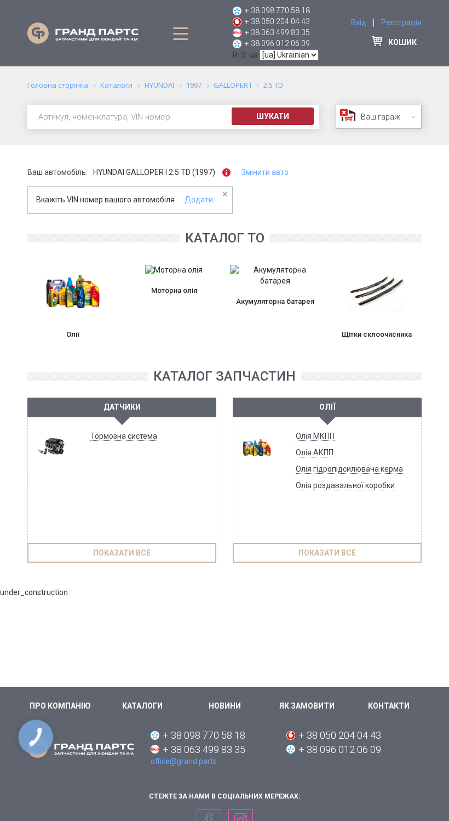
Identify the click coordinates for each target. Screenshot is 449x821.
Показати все (122, 552)
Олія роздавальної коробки (345, 485)
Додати (199, 199)
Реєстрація (401, 22)
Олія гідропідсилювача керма (349, 469)
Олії (327, 407)
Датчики (122, 407)
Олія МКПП (315, 436)
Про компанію (60, 705)
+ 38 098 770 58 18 (277, 10)
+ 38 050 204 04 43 (277, 21)
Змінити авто (265, 172)
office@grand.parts (184, 761)
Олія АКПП (314, 452)
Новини (225, 705)
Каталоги (142, 705)
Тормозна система (123, 436)
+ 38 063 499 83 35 (277, 32)
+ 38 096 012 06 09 (277, 43)
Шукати (272, 116)
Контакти (389, 705)
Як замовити (307, 705)
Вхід (358, 22)
